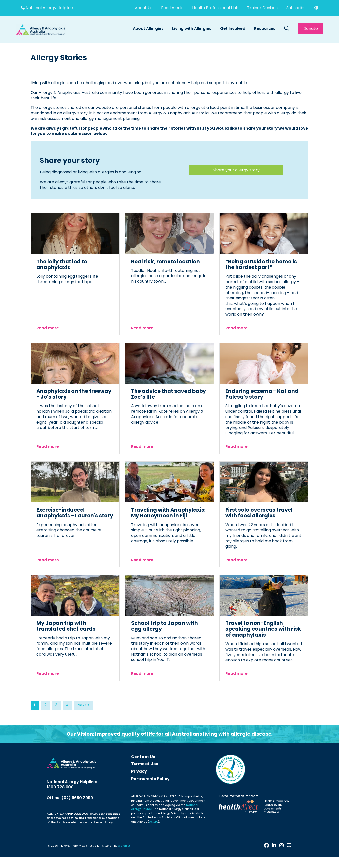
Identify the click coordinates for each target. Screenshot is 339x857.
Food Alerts (172, 8)
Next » (83, 705)
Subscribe (296, 8)
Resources (264, 28)
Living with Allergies (191, 28)
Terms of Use (144, 764)
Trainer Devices (262, 8)
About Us (143, 8)
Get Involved (232, 28)
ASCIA (153, 822)
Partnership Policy (150, 779)
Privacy (139, 771)
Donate (310, 28)
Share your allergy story (236, 170)
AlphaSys (124, 846)
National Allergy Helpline (49, 8)
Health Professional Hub (215, 8)
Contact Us (143, 756)
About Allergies (148, 28)
